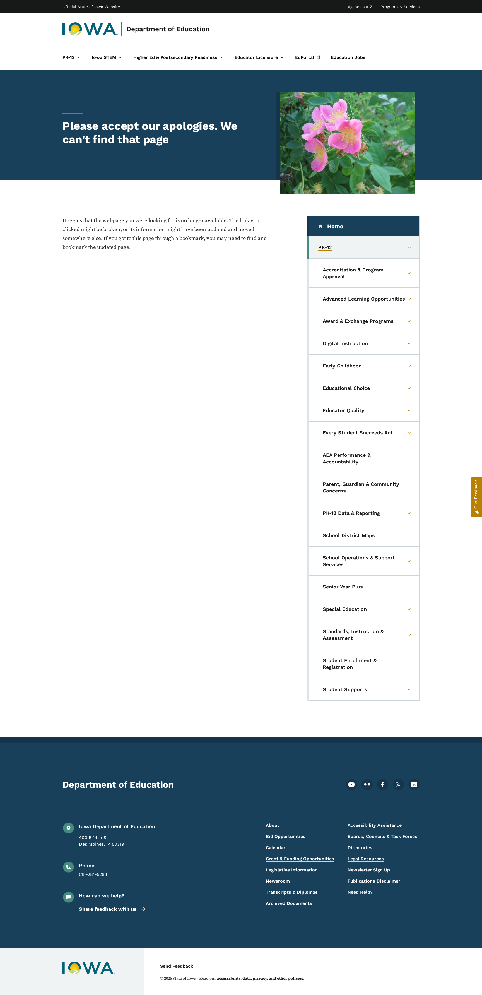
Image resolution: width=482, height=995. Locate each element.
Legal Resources (366, 858)
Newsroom (278, 881)
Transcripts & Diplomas (292, 892)
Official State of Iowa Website (91, 6)
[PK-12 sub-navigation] (78, 57)
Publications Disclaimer (374, 881)
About (272, 825)
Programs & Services (400, 6)
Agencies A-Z (360, 6)
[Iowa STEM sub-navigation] (120, 57)
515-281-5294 (93, 874)
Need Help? (360, 892)
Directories (360, 847)
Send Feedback (176, 966)
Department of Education (167, 29)
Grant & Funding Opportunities (300, 858)
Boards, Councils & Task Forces (382, 836)
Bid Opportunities (285, 836)
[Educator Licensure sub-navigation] (282, 57)
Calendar (275, 847)
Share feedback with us (108, 909)
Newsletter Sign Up (369, 870)
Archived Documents (289, 903)
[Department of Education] (90, 29)
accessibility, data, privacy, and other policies (260, 978)
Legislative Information (292, 870)
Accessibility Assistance (375, 825)
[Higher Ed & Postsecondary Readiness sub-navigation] (221, 57)
